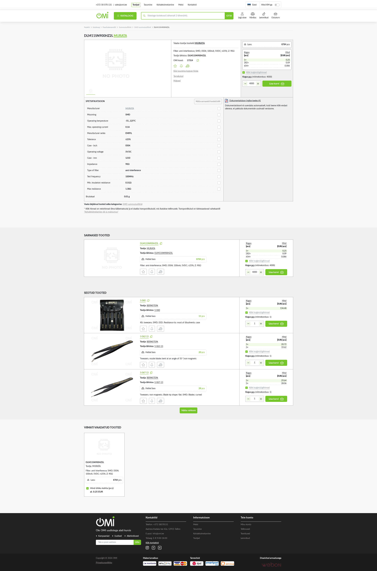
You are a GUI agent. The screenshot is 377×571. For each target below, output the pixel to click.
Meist (180, 5)
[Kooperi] (161, 244)
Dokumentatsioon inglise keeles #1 (245, 101)
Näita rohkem (188, 410)
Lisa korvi (274, 83)
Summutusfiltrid (125, 27)
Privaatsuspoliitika (104, 563)
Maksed (177, 81)
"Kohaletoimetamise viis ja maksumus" (101, 212)
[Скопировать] (198, 60)
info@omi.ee (158, 534)
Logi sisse (242, 18)
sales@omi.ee (121, 5)
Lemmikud (263, 18)
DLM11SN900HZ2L (149, 243)
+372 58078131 (160, 525)
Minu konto (246, 525)
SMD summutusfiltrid (142, 27)
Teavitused (245, 534)
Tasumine (148, 5)
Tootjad (136, 5)
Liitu (137, 542)
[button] (252, 5)
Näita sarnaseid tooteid (208, 101)
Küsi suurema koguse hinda (185, 71)
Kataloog (126, 16)
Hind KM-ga (266, 5)
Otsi (229, 16)
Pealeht (87, 27)
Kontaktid (192, 5)
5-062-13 (144, 337)
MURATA (120, 35)
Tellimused (245, 529)
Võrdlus (252, 18)
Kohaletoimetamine (165, 5)
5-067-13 (144, 373)
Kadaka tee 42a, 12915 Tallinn (166, 529)
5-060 (142, 300)
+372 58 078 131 (104, 5)
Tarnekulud (178, 76)
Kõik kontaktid (152, 543)
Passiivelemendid (109, 27)
